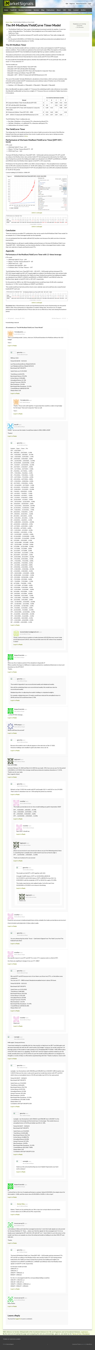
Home (6, 10)
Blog (42, 10)
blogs (11, 22)
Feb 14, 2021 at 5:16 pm (19, 726)
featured (16, 322)
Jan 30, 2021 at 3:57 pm (19, 334)
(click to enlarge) (37, 212)
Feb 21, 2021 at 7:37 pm (19, 954)
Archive (83, 10)
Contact (75, 10)
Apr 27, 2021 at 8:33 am (22, 1206)
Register (72, 3)
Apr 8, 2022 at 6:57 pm (19, 1225)
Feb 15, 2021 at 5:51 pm (22, 786)
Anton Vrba (21, 1204)
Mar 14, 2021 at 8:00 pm (28, 1163)
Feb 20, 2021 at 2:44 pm (22, 935)
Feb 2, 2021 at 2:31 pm (19, 711)
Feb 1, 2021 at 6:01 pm (25, 402)
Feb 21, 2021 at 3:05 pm (28, 869)
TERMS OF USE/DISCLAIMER (11, 1339)
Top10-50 (13, 10)
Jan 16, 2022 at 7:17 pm (25, 634)
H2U (64, 10)
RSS (67, 3)
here (26, 136)
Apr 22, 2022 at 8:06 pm (19, 1300)
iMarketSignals (10, 1344)
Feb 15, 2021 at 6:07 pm (22, 742)
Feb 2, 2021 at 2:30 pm (19, 657)
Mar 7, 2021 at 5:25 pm (25, 1115)
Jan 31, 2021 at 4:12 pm (22, 354)
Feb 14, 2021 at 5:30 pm (19, 761)
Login (89, 3)
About (59, 10)
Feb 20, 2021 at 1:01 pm (19, 916)
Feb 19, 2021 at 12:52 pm (25, 803)
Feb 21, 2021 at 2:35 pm (25, 845)
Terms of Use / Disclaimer (81, 1334)
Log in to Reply (12, 345)
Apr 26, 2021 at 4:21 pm (19, 1186)
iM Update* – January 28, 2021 (16, 318)
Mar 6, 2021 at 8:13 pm (19, 1039)
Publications (50, 10)
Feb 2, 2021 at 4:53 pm (22, 681)
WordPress (89, 1344)
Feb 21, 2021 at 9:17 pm (22, 972)
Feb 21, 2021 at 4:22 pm (31, 897)
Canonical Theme (76, 1344)
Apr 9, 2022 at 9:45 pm (22, 1252)
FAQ (69, 10)
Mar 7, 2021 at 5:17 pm (22, 1067)
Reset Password (81, 3)
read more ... (85, 1332)
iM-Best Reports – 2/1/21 (59, 318)
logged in (18, 1319)
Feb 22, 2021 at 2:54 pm (25, 1019)
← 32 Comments (79, 27)
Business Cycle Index (25, 10)
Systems (36, 10)
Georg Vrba (79, 25)
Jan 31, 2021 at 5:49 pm (19, 426)
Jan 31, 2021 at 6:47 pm (22, 445)
